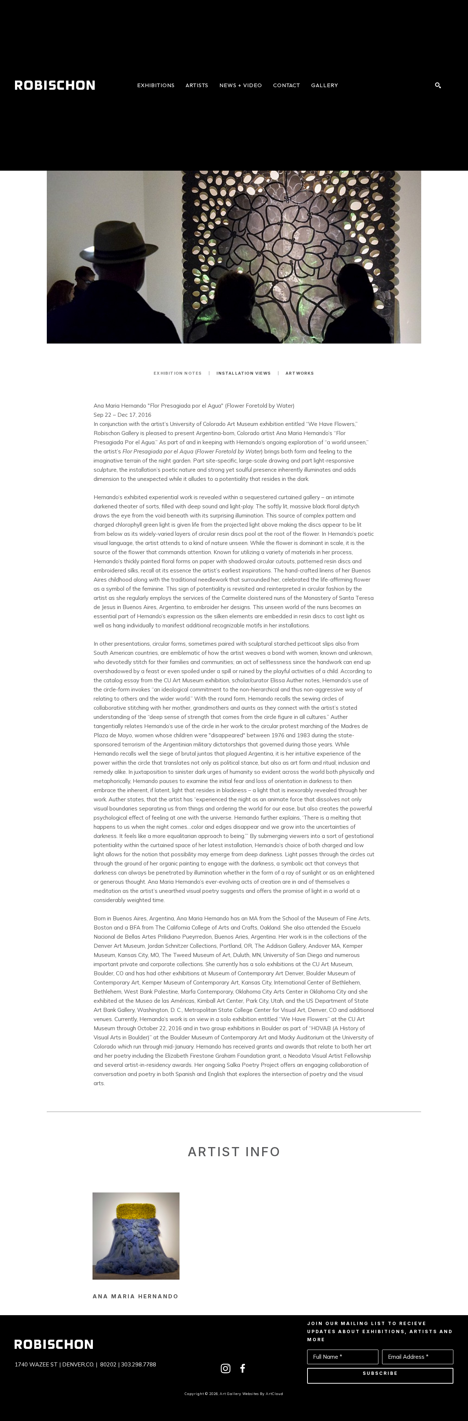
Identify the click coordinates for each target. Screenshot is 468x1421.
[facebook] (242, 1368)
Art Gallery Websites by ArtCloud (251, 1394)
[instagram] (225, 1368)
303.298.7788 (138, 1364)
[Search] (438, 85)
